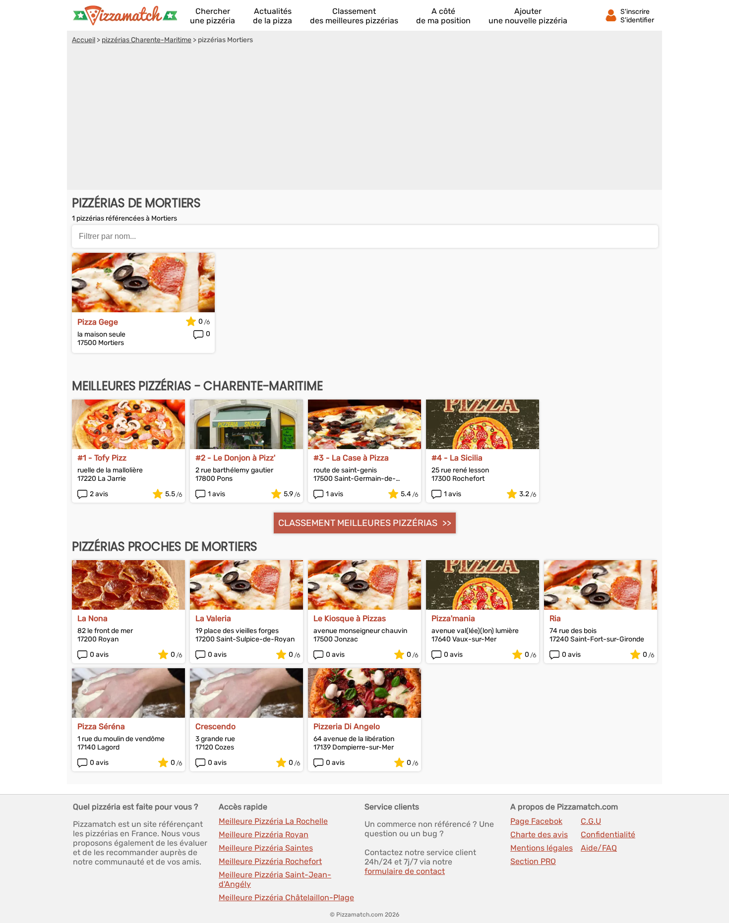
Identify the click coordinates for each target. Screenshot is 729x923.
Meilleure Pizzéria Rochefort (270, 861)
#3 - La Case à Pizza (351, 457)
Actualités (272, 15)
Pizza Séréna (101, 726)
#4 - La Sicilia (457, 457)
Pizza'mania (453, 618)
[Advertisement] (364, 118)
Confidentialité (608, 834)
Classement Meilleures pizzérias (357, 523)
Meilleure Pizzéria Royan (263, 834)
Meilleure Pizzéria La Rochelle (273, 821)
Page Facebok (536, 821)
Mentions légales (541, 848)
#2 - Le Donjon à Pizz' (235, 457)
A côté (443, 15)
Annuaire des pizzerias (125, 15)
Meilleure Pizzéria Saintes (266, 848)
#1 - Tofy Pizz (101, 457)
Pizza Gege (97, 322)
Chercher (212, 15)
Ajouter (527, 15)
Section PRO (533, 861)
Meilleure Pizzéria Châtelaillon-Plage (286, 897)
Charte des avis (539, 834)
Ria (555, 618)
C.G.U (591, 821)
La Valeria (213, 618)
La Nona (92, 618)
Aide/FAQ (599, 848)
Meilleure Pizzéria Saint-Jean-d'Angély (275, 879)
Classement (354, 15)
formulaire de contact (404, 871)
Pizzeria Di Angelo (346, 726)
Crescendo (215, 726)
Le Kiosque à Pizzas (349, 618)
